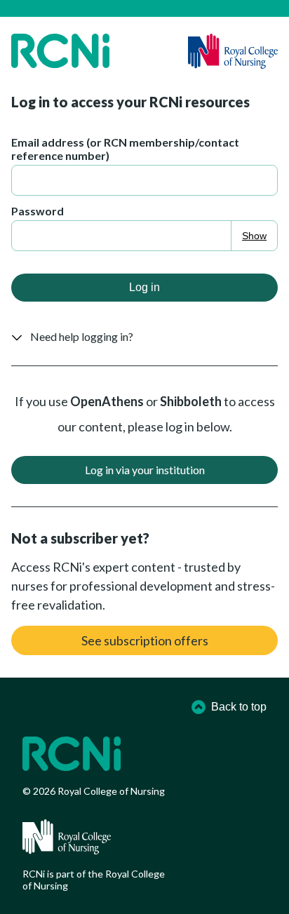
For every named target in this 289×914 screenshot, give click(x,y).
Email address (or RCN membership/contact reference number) (125, 148)
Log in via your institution (145, 469)
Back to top (239, 707)
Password (37, 210)
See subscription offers (144, 640)
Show (254, 235)
